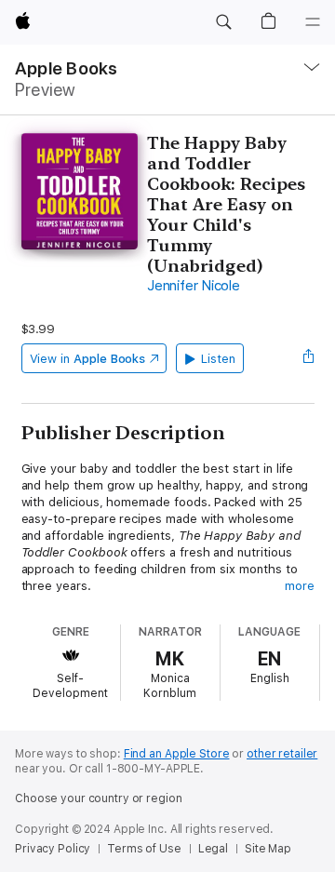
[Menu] (312, 22)
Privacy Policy (52, 848)
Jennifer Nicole (193, 285)
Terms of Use (144, 848)
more (300, 586)
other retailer (282, 753)
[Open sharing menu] (308, 358)
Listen (218, 359)
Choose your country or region (98, 798)
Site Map (268, 848)
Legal (213, 848)
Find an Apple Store (177, 753)
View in (88, 359)
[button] (223, 22)
